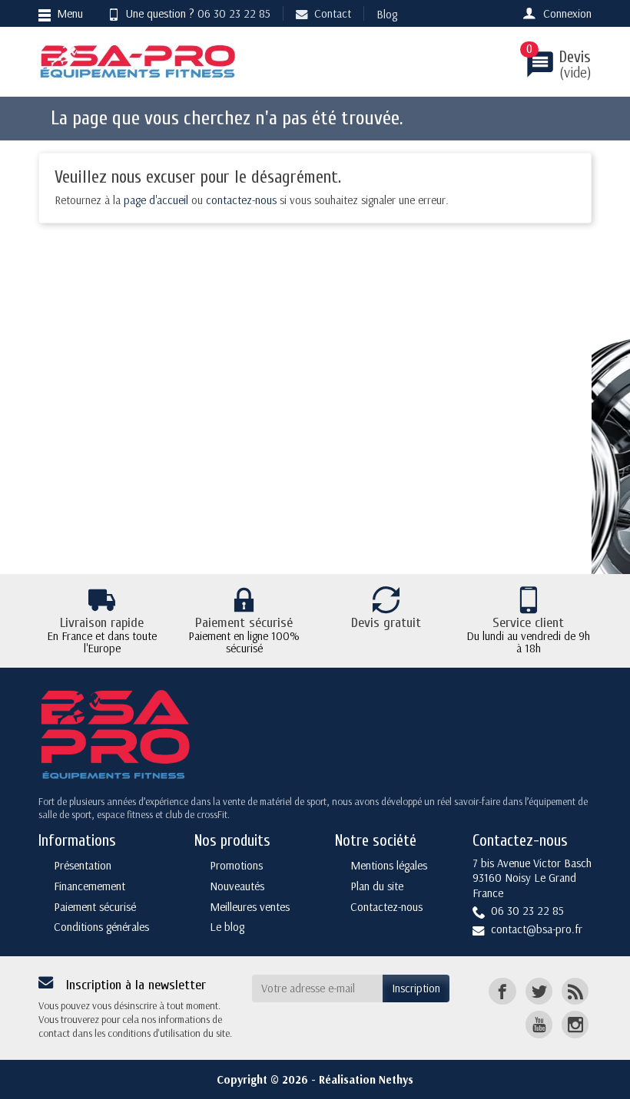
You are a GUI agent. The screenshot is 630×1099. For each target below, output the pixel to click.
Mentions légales (388, 865)
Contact (332, 13)
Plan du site (376, 886)
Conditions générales (101, 926)
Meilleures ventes (250, 906)
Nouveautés (237, 886)
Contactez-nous (386, 906)
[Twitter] (539, 991)
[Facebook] (502, 991)
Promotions (236, 865)
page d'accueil (156, 200)
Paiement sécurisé (95, 906)
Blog (386, 14)
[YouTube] (539, 1024)
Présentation (82, 865)
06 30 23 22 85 (233, 13)
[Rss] (575, 991)
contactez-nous (241, 200)
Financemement (89, 886)
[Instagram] (575, 1024)
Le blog (227, 926)
